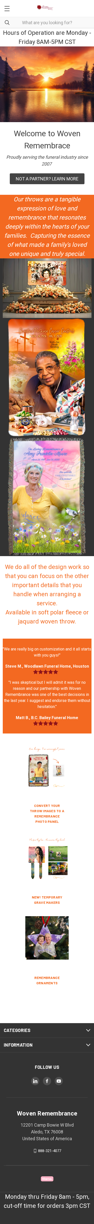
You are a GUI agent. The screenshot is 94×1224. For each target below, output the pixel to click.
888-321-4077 (49, 1151)
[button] (47, 178)
